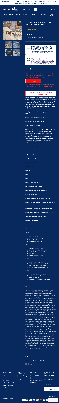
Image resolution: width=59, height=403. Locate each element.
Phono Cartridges (53, 15)
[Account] (51, 9)
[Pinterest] (29, 364)
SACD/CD (26, 14)
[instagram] (17, 379)
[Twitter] (31, 364)
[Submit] (35, 9)
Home (5, 14)
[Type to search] (28, 9)
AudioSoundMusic (9, 398)
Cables (4, 387)
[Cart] (55, 9)
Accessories (6, 389)
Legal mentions (7, 390)
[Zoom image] (13, 31)
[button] (5, 31)
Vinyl (18, 14)
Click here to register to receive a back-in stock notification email (40, 93)
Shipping (28, 37)
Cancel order (52, 400)
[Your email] (50, 384)
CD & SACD (6, 377)
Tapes (34, 14)
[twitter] (20, 379)
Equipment (42, 14)
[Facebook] (26, 364)
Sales (11, 14)
